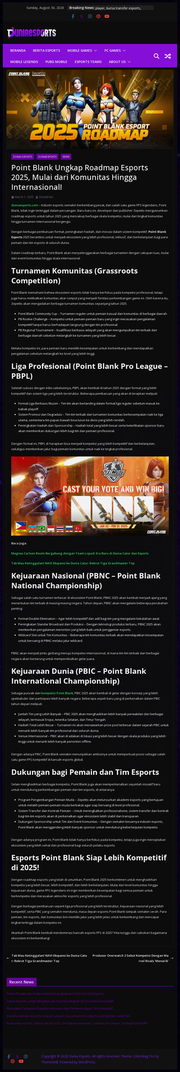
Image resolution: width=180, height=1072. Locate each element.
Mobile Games (80, 50)
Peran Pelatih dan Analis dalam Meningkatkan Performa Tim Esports (55, 993)
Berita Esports (46, 50)
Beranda (18, 50)
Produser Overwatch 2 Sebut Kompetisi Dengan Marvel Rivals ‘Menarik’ (131, 958)
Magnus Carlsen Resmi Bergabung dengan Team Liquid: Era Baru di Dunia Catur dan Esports (80, 553)
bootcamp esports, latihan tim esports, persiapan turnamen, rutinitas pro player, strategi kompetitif (77, 1023)
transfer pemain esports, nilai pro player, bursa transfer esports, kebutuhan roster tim (68, 1016)
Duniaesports (47, 156)
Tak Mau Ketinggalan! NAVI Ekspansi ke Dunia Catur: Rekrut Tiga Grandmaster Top (73, 563)
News (66, 156)
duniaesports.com (24, 205)
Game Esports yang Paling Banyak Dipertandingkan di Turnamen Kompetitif (60, 1001)
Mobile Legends (24, 61)
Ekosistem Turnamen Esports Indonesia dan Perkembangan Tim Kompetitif (60, 1008)
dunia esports (22, 156)
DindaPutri (46, 197)
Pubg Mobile (56, 61)
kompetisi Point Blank (57, 693)
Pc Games (113, 50)
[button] (94, 50)
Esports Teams (88, 61)
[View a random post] (167, 56)
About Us (117, 61)
